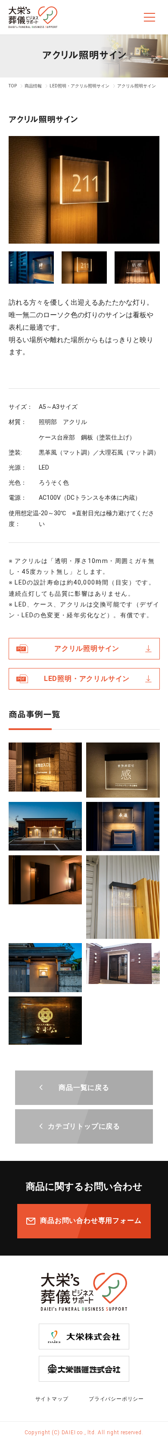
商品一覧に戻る (84, 1087)
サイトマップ (51, 1399)
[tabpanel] (84, 190)
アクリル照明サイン (86, 648)
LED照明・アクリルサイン (87, 678)
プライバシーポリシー (116, 1399)
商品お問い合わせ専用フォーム (90, 1220)
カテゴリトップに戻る (84, 1126)
